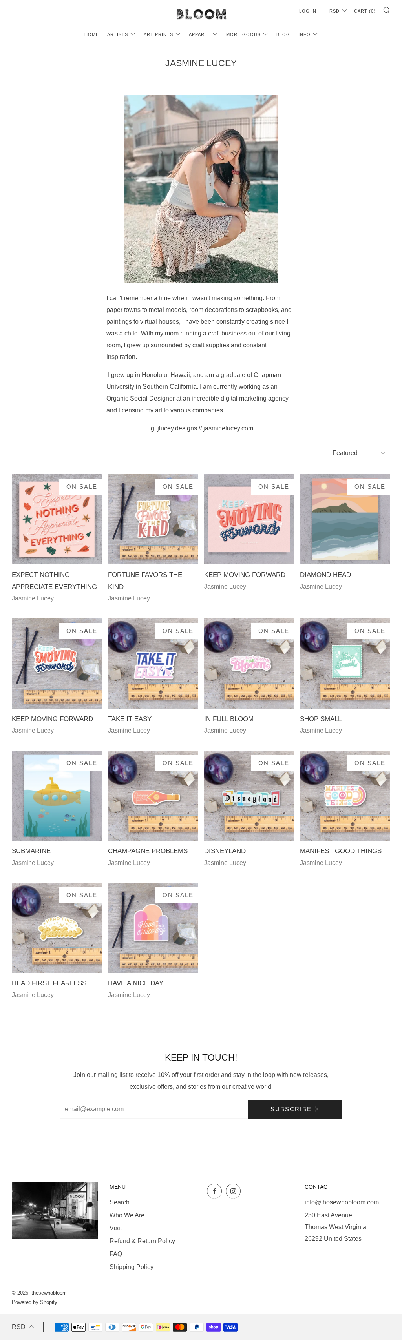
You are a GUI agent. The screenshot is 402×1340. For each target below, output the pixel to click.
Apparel (199, 34)
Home (91, 34)
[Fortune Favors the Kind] (153, 519)
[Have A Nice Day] (153, 928)
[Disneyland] (249, 796)
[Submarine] (57, 796)
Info (304, 34)
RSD (334, 11)
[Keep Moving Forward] (249, 519)
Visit (116, 1228)
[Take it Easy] (153, 663)
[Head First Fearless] (57, 928)
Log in (307, 11)
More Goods (243, 34)
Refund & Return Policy (142, 1241)
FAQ (116, 1254)
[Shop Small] (345, 663)
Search (120, 1202)
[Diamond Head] (345, 519)
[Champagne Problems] (153, 796)
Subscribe (291, 1109)
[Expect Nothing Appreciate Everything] (57, 519)
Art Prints (158, 34)
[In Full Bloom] (249, 663)
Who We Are (127, 1215)
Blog (283, 34)
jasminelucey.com (228, 428)
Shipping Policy (131, 1267)
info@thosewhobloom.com (342, 1202)
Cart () (365, 11)
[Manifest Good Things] (345, 796)
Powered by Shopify (34, 1302)
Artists (117, 34)
